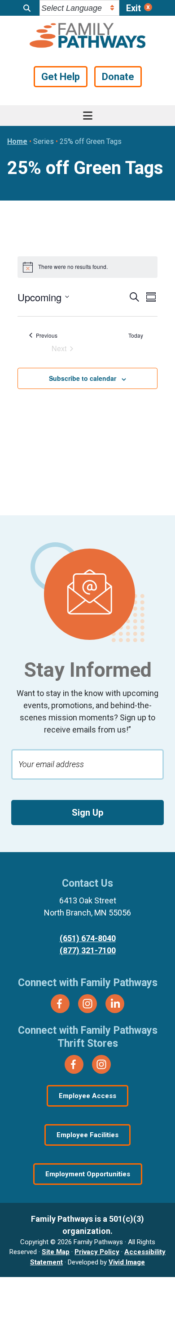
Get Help (60, 76)
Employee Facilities (87, 1135)
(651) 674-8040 (88, 938)
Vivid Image (127, 1262)
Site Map (56, 1252)
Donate (118, 76)
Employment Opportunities (87, 1174)
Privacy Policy (96, 1252)
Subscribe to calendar (82, 378)
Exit (133, 8)
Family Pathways (87, 36)
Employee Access (87, 1096)
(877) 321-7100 (88, 950)
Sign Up (87, 812)
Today (135, 335)
